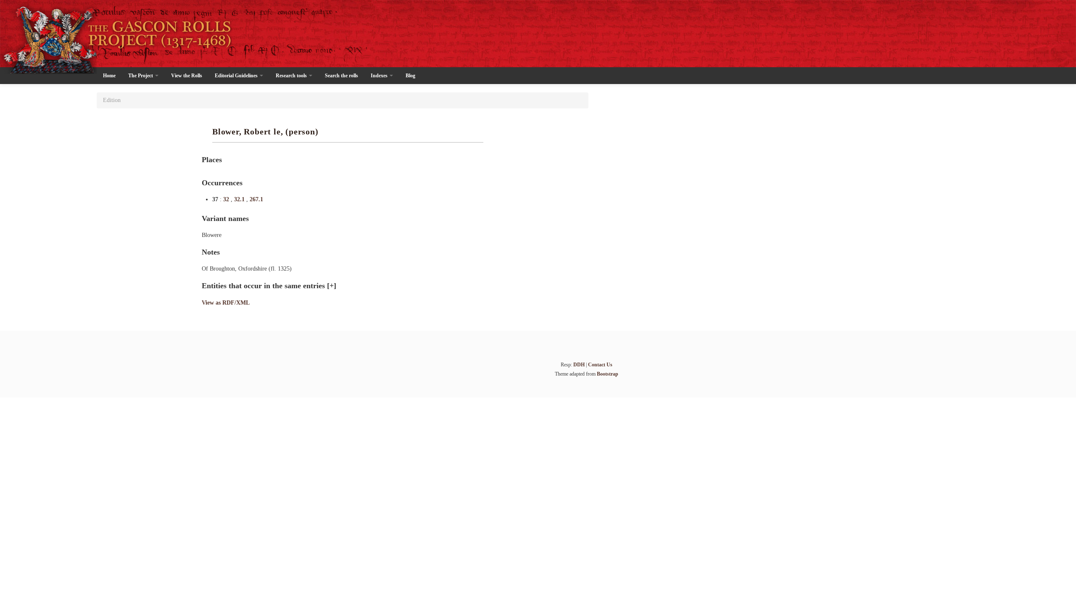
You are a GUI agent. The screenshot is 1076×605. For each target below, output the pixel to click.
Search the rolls (341, 75)
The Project (141, 75)
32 (227, 199)
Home (109, 75)
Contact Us (600, 365)
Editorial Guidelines (237, 75)
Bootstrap (607, 374)
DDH (579, 365)
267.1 (256, 199)
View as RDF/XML (226, 303)
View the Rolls (186, 75)
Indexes (380, 75)
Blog (410, 75)
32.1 (240, 199)
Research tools (292, 75)
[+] (331, 285)
